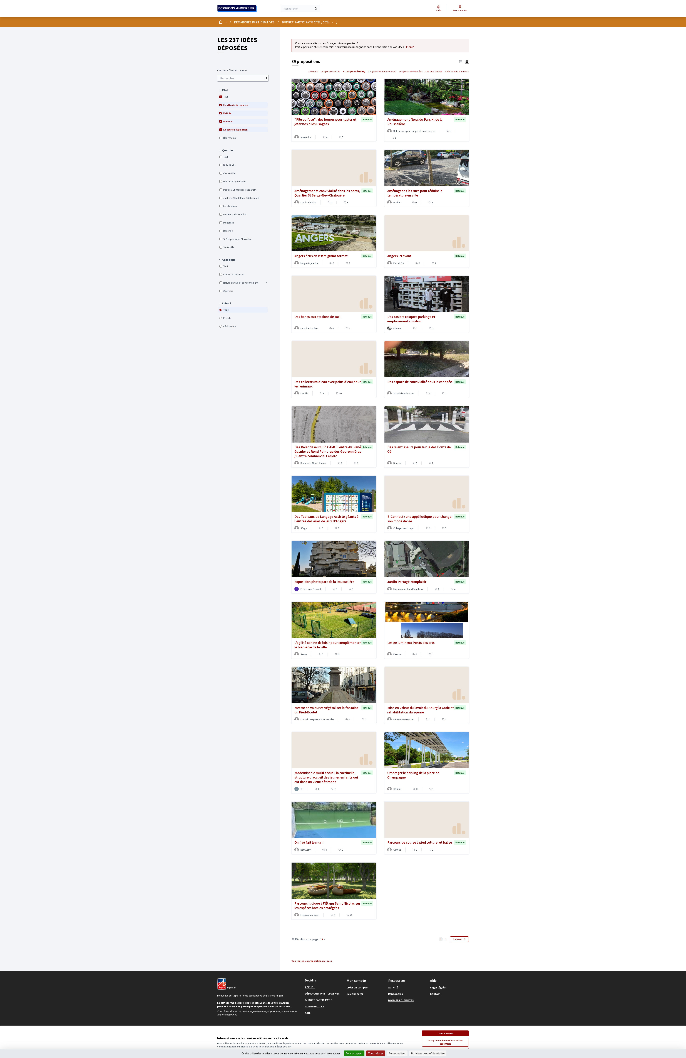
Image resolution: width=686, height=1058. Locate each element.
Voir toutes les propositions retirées (312, 961)
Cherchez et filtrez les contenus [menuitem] (232, 70)
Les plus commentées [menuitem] (411, 71)
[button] (223, 90)
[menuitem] (243, 78)
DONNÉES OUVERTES (401, 1000)
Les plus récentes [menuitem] (330, 71)
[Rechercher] (316, 8)
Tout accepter (445, 1033)
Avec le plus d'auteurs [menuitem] (457, 71)
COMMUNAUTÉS (314, 1006)
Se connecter (355, 994)
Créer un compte (357, 987)
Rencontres (395, 994)
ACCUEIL (310, 987)
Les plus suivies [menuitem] (434, 71)
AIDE (307, 1013)
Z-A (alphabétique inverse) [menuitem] (382, 71)
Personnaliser (397, 1053)
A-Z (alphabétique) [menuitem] (354, 71)
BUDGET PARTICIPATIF (318, 1000)
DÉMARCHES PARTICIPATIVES (254, 22)
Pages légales (438, 987)
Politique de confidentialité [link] (428, 1053)
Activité (393, 987)
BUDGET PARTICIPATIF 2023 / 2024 (305, 22)
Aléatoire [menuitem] (313, 71)
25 (321, 939)
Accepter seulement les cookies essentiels (445, 1042)
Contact (435, 994)
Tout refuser (375, 1053)
